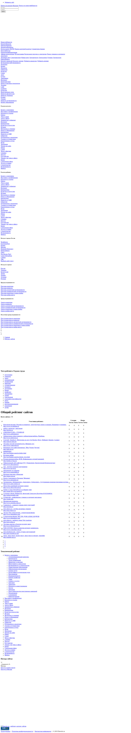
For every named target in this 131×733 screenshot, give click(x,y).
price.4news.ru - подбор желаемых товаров (17, 509)
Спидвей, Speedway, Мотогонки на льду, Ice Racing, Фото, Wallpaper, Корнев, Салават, (31, 440)
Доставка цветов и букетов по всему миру (17, 524)
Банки (3, 160)
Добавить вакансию (30, 61)
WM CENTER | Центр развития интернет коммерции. (21, 528)
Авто (2, 75)
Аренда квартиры (6, 302)
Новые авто (25, 57)
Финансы (4, 68)
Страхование (12, 595)
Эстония (3, 277)
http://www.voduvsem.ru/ (11, 445)
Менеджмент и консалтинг (17, 564)
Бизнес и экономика (7, 110)
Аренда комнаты (6, 304)
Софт (2, 87)
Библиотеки (5, 132)
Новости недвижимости (9, 100)
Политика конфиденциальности (22, 731)
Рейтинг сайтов (10, 339)
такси (6, 378)
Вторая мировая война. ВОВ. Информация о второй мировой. (23, 459)
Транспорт (11, 584)
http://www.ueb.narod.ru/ (11, 464)
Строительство (6, 165)
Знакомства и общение (8, 120)
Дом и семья (5, 117)
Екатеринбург (5, 244)
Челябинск (4, 242)
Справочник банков (38, 49)
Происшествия (5, 81)
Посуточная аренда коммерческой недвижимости (17, 323)
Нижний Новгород (7, 249)
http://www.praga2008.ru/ (11, 472)
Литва (3, 273)
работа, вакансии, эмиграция (12, 428)
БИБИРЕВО (7, 451)
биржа (7, 390)
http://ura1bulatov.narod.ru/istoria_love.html (16, 457)
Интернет (4, 80)
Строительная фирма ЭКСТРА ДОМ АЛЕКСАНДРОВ (21, 516)
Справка (3, 153)
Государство (5, 156)
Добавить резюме (43, 61)
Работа (3, 115)
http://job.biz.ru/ (8, 430)
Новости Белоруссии (7, 94)
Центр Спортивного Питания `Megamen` (16, 478)
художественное (10, 385)
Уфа (2, 259)
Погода (3, 154)
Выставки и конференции (9, 111)
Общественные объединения (17, 567)
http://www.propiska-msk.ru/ (12, 503)
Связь (10, 579)
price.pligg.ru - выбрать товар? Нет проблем (17, 520)
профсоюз (8, 392)
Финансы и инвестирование (17, 586)
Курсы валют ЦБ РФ (7, 49)
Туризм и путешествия (8, 139)
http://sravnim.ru (8, 507)
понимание (8, 406)
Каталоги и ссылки (7, 113)
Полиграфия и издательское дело (19, 572)
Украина (3, 270)
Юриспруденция (13, 596)
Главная (7, 337)
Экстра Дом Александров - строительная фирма (19, 512)
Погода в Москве (6, 669)
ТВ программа (19, 54)
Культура (4, 71)
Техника (3, 85)
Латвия (3, 275)
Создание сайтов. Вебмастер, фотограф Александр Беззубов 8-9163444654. (27, 493)
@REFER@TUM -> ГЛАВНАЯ (13, 432)
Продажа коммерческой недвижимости (13, 291)
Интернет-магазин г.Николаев (13, 474)
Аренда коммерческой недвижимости (13, 307)
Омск (2, 252)
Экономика (4, 78)
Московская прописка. (10, 501)
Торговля (11, 583)
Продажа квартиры (7, 286)
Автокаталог (57, 57)
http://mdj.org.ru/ (8, 449)
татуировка (8, 388)
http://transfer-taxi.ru (9, 537)
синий (7, 395)
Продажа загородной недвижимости (13, 290)
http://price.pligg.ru (9, 522)
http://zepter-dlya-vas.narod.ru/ (12, 491)
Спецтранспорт (16, 57)
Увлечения (4, 144)
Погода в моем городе (8, 667)
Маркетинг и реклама (15, 562)
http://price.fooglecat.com (11, 533)
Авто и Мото (5, 118)
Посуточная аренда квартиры (10, 318)
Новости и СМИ (6, 134)
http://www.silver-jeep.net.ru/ (12, 487)
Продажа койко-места (8, 295)
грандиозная (9, 397)
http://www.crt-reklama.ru (11, 426)
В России (4, 90)
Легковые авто (5, 57)
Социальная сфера (7, 161)
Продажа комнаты (7, 288)
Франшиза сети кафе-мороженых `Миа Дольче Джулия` (21, 447)
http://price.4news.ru (9, 510)
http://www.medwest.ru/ (10, 438)
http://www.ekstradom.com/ (11, 514)
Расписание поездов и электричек (35, 54)
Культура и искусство (8, 125)
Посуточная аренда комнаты (10, 320)
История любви (8, 455)
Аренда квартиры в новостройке (11, 309)
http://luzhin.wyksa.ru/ (10, 461)
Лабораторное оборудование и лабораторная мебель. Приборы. (24, 436)
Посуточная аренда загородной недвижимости (16, 322)
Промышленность (14, 576)
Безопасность (12, 558)
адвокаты (8, 376)
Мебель (3, 168)
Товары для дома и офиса (9, 158)
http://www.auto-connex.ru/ (11, 484)
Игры (2, 142)
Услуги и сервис (6, 163)
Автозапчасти (33, 57)
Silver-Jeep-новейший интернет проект (16, 486)
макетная (8, 383)
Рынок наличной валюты (23, 49)
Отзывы (50, 57)
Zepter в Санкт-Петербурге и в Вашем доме (17, 489)
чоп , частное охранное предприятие (15, 467)
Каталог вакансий (7, 61)
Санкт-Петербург (6, 256)
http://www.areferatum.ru (11, 434)
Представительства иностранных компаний (22, 591)
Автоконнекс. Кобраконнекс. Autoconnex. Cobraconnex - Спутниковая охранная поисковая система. (35, 482)
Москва (3, 247)
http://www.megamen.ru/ (10, 480)
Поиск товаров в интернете (56, 54)
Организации (12, 593)
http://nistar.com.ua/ (9, 476)
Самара (3, 257)
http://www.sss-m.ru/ (9, 468)
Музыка (3, 127)
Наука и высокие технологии (10, 83)
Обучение (11, 589)
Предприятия (12, 574)
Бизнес (3, 66)
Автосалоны (43, 57)
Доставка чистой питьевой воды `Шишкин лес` (19, 444)
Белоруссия (4, 272)
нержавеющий (9, 380)
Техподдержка (5, 731)
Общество (4, 69)
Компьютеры (5, 123)
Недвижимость (6, 166)
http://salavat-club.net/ (10, 441)
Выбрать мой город (7, 261)
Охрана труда (12, 570)
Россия (3, 268)
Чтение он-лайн (6, 146)
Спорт (3, 73)
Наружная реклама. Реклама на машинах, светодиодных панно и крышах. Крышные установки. (34, 424)
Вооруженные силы (7, 92)
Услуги (10, 588)
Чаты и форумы (6, 151)
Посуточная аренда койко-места (11, 327)
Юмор (3, 148)
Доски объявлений (14, 560)
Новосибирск (5, 250)
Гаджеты (4, 88)
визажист (8, 387)
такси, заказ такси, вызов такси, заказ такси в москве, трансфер (24, 535)
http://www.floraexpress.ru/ (11, 526)
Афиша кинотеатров (7, 54)
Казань (3, 245)
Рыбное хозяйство (14, 577)
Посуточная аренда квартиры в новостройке (15, 325)
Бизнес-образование (7, 102)
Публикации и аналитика (9, 137)
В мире (3, 97)
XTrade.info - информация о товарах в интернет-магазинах (22, 497)
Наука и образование (7, 130)
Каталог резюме (18, 61)
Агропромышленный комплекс (18, 557)
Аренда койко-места (7, 311)
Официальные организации (17, 569)
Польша (3, 279)
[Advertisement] (65, 26)
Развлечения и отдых (8, 141)
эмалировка (8, 393)
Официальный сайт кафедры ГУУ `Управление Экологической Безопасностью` (29, 463)
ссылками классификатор (13, 399)
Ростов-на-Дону (6, 254)
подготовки (8, 375)
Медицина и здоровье (8, 129)
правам (7, 402)
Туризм (3, 99)
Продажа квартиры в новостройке (12, 293)
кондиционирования (11, 404)
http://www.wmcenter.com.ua (12, 529)
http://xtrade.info (8, 499)
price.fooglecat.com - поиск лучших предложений (19, 532)
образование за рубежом (11, 470)
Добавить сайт (9, 2)
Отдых (3, 76)
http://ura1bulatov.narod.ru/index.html (14, 453)
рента (6, 400)
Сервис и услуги (13, 581)
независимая (9, 381)
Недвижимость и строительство (18, 565)
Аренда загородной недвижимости (12, 306)
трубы (7, 407)
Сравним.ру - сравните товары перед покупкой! (19, 505)
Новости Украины (7, 95)
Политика (4, 64)
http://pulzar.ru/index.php (11, 495)
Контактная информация (43, 731)
